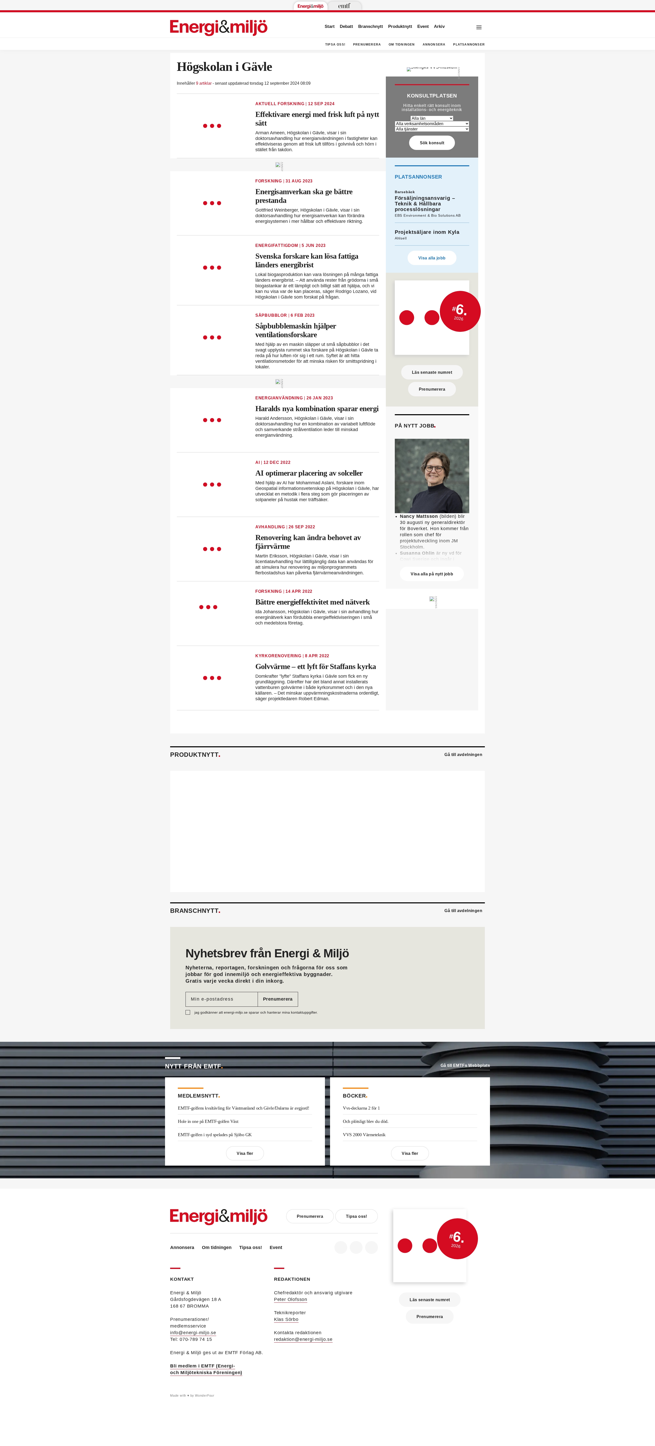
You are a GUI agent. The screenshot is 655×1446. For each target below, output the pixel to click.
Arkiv (439, 26)
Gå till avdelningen (463, 754)
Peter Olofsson (290, 1299)
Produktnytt (400, 26)
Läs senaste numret (432, 372)
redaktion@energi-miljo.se (303, 1339)
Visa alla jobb (432, 258)
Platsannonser (469, 44)
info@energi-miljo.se (193, 1332)
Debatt (346, 26)
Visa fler (245, 1153)
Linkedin (356, 1247)
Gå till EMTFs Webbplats (465, 1065)
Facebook (340, 1247)
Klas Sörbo (286, 1319)
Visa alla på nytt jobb (432, 574)
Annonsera (434, 44)
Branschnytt (370, 26)
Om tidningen (402, 44)
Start (330, 26)
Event (423, 26)
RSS (371, 1247)
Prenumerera (367, 44)
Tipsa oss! (335, 44)
